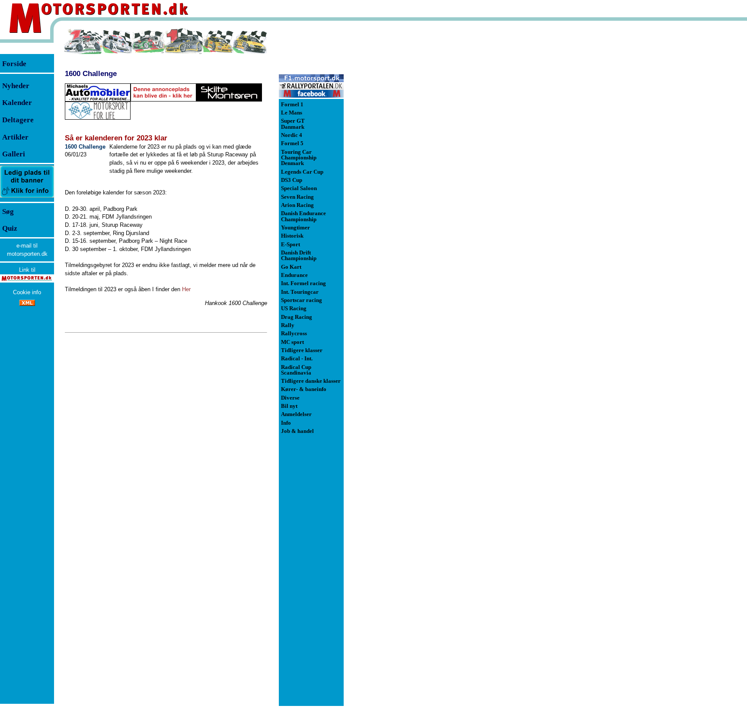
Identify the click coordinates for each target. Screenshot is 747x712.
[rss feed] (27, 304)
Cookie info (27, 292)
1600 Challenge (91, 73)
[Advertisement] (389, 157)
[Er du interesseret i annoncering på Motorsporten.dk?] (27, 197)
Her (186, 289)
